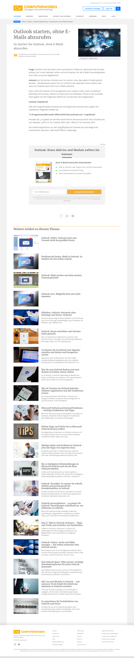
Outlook (29, 21)
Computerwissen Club (96, 3)
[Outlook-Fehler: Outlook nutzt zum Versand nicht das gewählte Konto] (26, 242)
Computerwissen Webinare (109, 636)
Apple (104, 16)
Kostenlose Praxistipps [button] (92, 9)
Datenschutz (55, 636)
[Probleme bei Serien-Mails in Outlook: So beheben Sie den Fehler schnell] (26, 261)
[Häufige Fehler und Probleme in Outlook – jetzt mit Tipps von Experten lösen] (26, 450)
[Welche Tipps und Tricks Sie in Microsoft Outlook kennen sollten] (26, 431)
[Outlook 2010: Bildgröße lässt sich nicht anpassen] (26, 298)
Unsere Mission (81, 644)
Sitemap (79, 636)
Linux (113, 16)
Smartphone (43, 16)
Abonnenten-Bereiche (108, 642)
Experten (79, 642)
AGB (53, 639)
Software (17, 16)
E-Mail (23, 21)
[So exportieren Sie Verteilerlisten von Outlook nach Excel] (26, 606)
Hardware (93, 16)
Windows (29, 16)
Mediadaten (80, 633)
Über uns (79, 639)
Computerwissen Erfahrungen (110, 633)
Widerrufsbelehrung (57, 642)
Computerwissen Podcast (110, 3)
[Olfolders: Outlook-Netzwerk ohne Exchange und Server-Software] (26, 317)
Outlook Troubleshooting (40, 21)
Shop (119, 3)
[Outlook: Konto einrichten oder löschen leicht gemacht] (26, 336)
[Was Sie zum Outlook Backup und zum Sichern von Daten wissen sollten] (26, 374)
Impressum (55, 633)
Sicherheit (80, 16)
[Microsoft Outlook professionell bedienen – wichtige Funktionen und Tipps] (26, 412)
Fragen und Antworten (108, 631)
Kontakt (54, 631)
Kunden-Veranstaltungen (108, 639)
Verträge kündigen (57, 644)
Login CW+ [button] (109, 9)
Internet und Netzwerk (62, 16)
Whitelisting (80, 631)
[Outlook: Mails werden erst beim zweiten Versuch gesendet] (26, 280)
